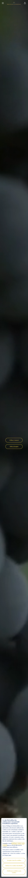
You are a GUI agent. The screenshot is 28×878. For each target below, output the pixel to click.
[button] (25, 3)
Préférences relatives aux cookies (14, 871)
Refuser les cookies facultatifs (14, 865)
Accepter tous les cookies (14, 860)
